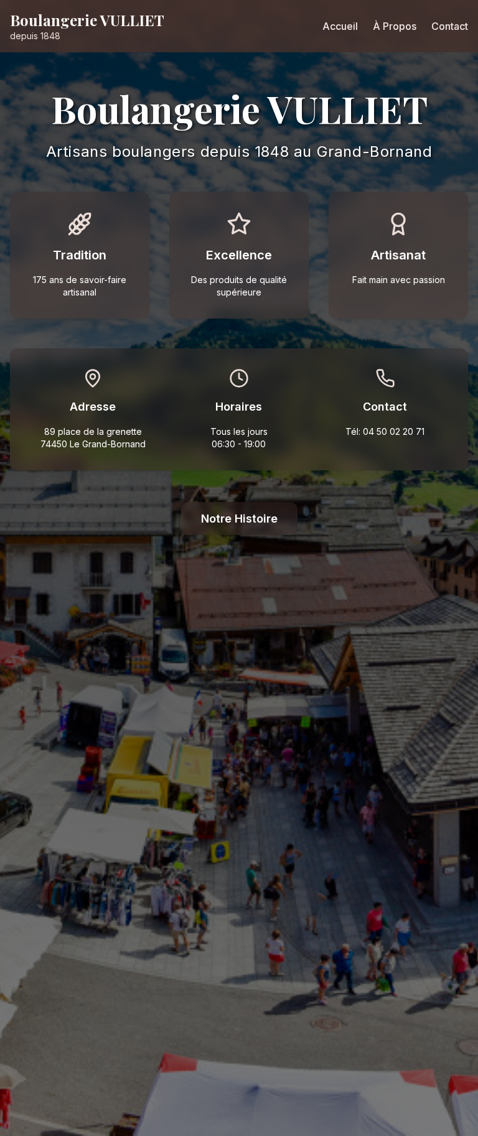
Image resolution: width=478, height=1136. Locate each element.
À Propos (394, 26)
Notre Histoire (239, 518)
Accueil (340, 26)
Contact (449, 26)
